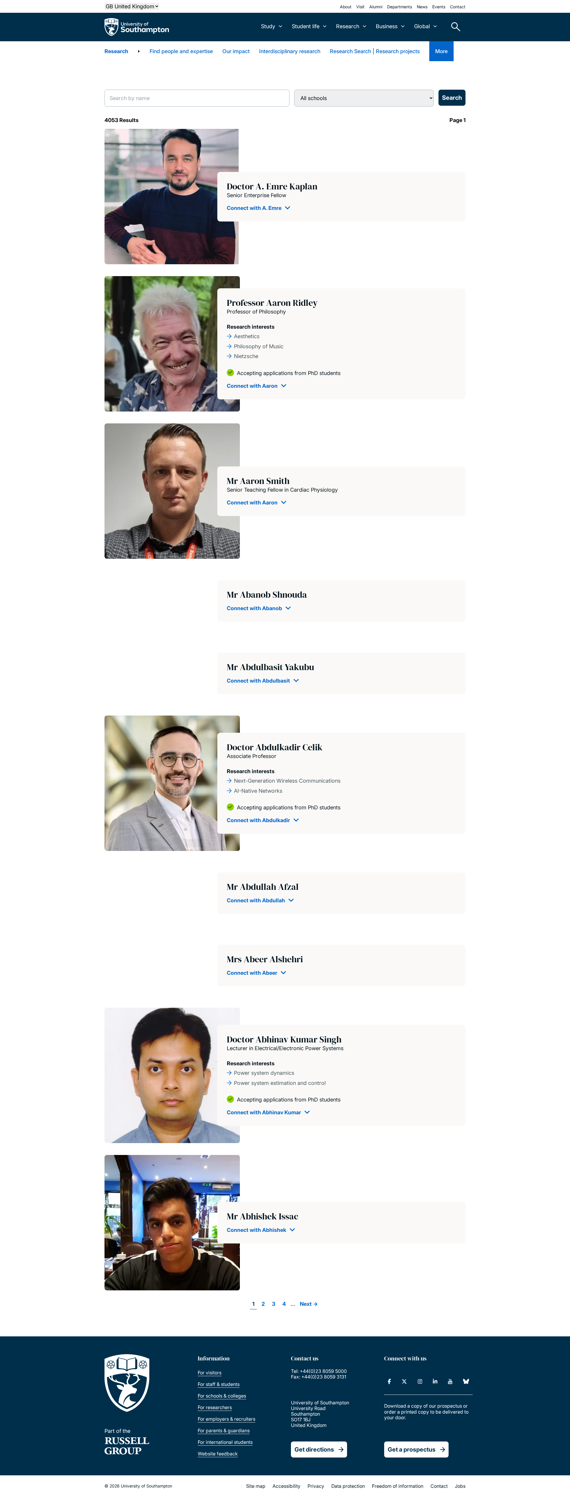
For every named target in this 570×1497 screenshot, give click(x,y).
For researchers (215, 1407)
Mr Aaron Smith (258, 481)
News (422, 6)
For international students (225, 1442)
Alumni (375, 6)
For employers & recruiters (226, 1419)
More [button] (441, 51)
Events (438, 6)
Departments (399, 6)
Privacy (316, 1486)
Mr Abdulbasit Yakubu (270, 667)
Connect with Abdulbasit (258, 681)
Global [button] (422, 26)
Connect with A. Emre (254, 208)
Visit (360, 6)
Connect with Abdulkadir (258, 820)
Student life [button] (305, 26)
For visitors (209, 1373)
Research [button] (347, 26)
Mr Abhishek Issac (262, 1216)
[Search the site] (454, 27)
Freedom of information (397, 1486)
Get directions (314, 1449)
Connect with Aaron (252, 386)
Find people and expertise (181, 51)
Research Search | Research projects (375, 51)
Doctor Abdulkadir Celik (274, 747)
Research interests (251, 327)
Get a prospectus (412, 1449)
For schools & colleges (222, 1396)
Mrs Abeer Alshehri (265, 959)
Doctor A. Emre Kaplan (272, 186)
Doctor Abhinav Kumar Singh (284, 1039)
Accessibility (286, 1486)
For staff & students (219, 1384)
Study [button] (268, 26)
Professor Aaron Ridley (272, 303)
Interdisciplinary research (289, 51)
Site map (255, 1486)
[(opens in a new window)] (389, 1381)
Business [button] (387, 26)
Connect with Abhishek (256, 1230)
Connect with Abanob (254, 608)
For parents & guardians (224, 1430)
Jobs (460, 1486)
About (346, 6)
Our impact (236, 51)
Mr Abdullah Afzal (263, 887)
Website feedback (218, 1454)
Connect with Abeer (252, 973)
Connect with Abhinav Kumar (264, 1112)
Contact (458, 6)
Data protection (348, 1486)
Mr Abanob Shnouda (267, 594)
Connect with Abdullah (256, 900)
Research (116, 51)
